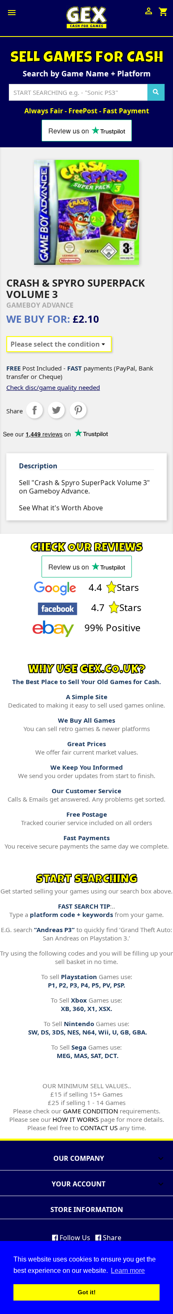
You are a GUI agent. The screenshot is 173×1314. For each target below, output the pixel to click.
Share (34, 410)
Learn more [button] (128, 1270)
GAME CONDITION (90, 1111)
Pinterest (78, 410)
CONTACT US (99, 1127)
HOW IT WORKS (75, 1119)
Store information (86, 1209)
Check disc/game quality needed (53, 387)
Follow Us (74, 1237)
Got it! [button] (87, 1292)
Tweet (56, 410)
